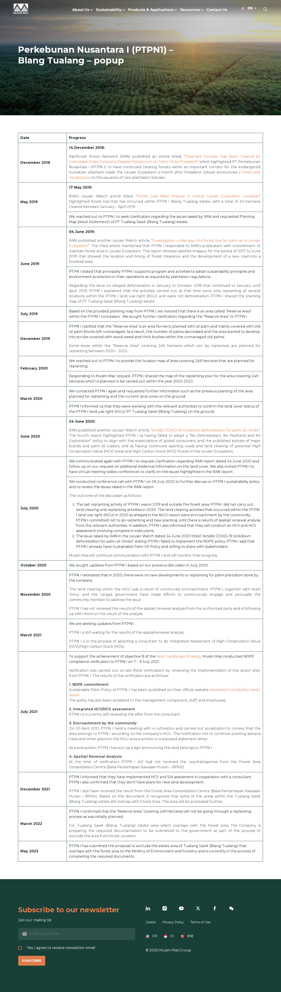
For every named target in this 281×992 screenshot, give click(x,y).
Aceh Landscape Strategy (179, 656)
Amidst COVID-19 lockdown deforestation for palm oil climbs (205, 430)
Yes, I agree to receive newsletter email (61, 948)
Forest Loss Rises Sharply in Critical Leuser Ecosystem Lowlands (198, 196)
